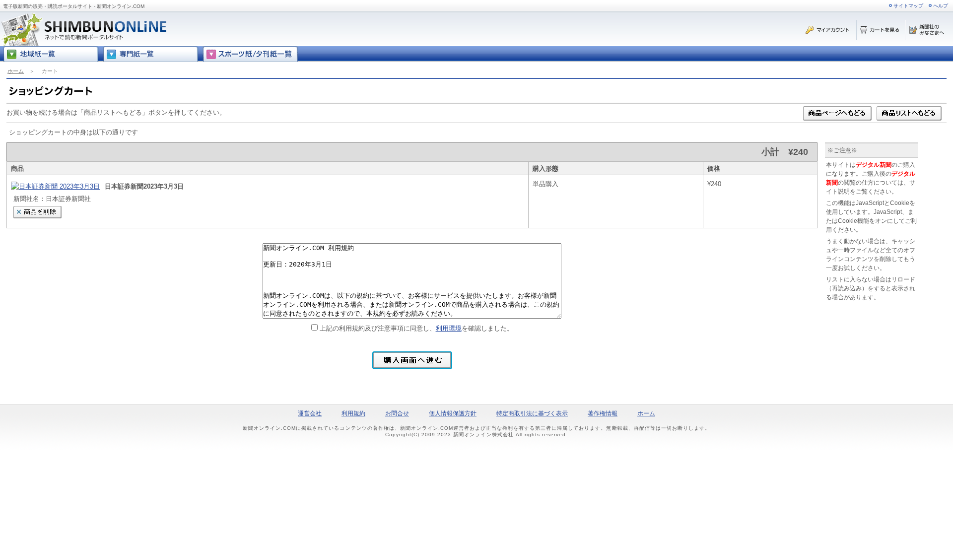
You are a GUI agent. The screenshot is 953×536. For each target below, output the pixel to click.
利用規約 (353, 413)
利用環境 (449, 328)
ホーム (15, 71)
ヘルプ (940, 5)
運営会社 (310, 413)
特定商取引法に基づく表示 (532, 413)
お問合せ (397, 413)
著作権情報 (602, 413)
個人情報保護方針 (452, 413)
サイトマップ (908, 5)
